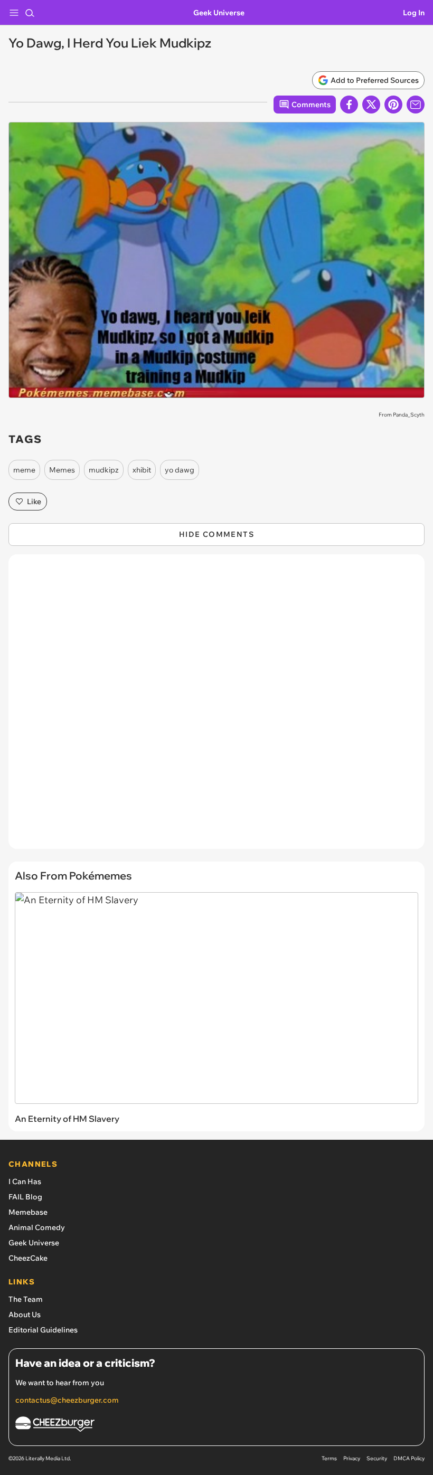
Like (34, 501)
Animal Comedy (36, 1227)
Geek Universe (218, 12)
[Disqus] (216, 707)
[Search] (29, 12)
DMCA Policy (409, 1458)
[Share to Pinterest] (393, 105)
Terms (329, 1458)
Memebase (28, 1212)
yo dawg (179, 470)
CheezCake (28, 1258)
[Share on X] (371, 105)
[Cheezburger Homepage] (216, 1425)
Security (376, 1458)
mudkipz (104, 470)
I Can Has (24, 1181)
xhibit (142, 470)
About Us (24, 1314)
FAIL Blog (25, 1197)
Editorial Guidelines (43, 1330)
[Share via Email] (416, 105)
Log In (414, 12)
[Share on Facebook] (349, 105)
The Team (25, 1299)
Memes (62, 470)
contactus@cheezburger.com (67, 1400)
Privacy (351, 1458)
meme (24, 470)
